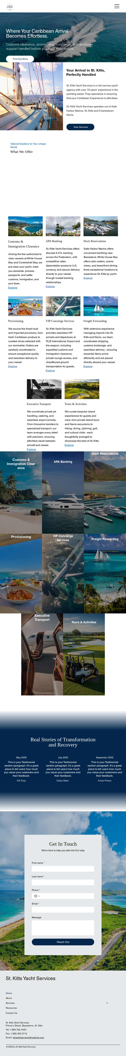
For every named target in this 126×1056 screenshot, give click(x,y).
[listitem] (21, 492)
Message (36, 917)
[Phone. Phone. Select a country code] (37, 896)
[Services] (107, 1003)
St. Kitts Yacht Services (30, 978)
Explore (50, 286)
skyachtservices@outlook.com (28, 1037)
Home (9, 993)
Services (10, 1003)
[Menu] (117, 6)
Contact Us (11, 1013)
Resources (11, 1008)
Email (35, 903)
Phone (36, 890)
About (9, 998)
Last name (38, 876)
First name (38, 863)
